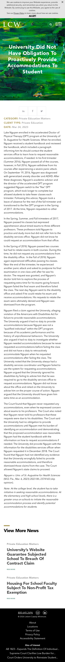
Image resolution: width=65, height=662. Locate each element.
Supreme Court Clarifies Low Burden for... (32, 653)
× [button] (62, 2)
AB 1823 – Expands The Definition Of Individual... (32, 648)
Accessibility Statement (32, 638)
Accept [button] (32, 16)
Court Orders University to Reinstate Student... (32, 657)
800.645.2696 (25, 612)
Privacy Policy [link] (19, 13)
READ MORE (11, 569)
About (32, 622)
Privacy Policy (32, 634)
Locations (32, 626)
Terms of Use (33, 630)
